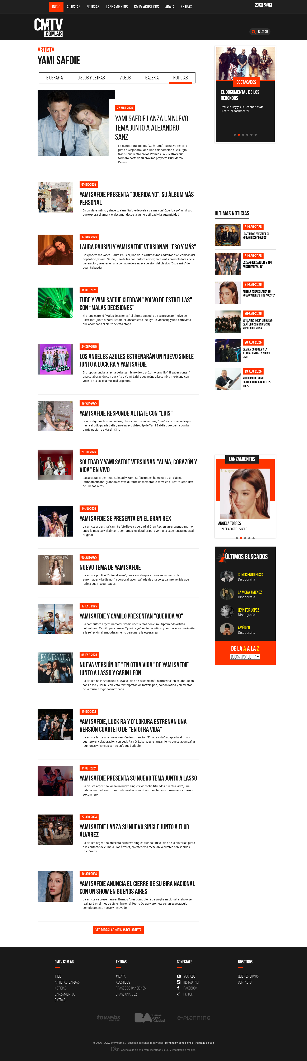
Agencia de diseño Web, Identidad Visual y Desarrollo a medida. (158, 1050)
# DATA (121, 976)
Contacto (245, 982)
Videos (125, 77)
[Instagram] (261, 5)
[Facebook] (270, 5)
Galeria (152, 77)
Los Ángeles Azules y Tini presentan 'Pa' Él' (257, 264)
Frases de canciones (131, 988)
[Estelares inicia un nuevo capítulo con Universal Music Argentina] (228, 322)
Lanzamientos (117, 6)
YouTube (189, 976)
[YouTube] (257, 5)
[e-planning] (194, 1018)
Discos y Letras (91, 77)
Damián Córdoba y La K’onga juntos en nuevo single (256, 353)
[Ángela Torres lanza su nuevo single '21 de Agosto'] (228, 293)
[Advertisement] (246, 423)
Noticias (93, 6)
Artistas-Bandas (67, 982)
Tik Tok (188, 994)
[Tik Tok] (266, 4)
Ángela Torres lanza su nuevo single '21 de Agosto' (259, 293)
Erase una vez (126, 994)
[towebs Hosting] (108, 1018)
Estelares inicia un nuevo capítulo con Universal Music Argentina (258, 324)
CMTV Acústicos (146, 6)
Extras (186, 6)
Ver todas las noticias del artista (118, 930)
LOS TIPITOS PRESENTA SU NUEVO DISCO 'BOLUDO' (256, 236)
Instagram (191, 982)
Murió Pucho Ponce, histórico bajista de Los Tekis (256, 382)
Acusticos (123, 982)
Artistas (73, 6)
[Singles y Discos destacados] (245, 63)
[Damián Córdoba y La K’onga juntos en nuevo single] (228, 350)
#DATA (170, 6)
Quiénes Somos (248, 976)
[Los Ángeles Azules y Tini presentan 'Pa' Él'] (228, 264)
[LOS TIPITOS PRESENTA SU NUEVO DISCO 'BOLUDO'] (228, 235)
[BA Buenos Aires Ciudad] (149, 1018)
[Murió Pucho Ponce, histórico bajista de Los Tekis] (228, 379)
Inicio (56, 6)
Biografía (54, 77)
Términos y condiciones (179, 1043)
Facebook (191, 988)
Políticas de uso (204, 1043)
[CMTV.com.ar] (51, 27)
